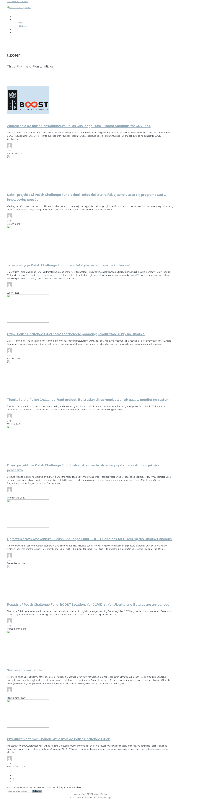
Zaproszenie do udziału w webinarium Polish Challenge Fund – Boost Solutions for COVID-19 (79, 126)
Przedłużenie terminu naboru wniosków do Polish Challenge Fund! (58, 739)
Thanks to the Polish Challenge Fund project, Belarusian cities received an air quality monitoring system (88, 400)
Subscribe (37, 791)
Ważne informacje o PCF (26, 670)
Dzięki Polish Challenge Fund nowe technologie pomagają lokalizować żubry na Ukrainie (76, 334)
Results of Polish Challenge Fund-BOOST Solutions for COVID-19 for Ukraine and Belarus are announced (88, 605)
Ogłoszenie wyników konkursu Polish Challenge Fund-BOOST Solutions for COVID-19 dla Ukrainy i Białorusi (89, 539)
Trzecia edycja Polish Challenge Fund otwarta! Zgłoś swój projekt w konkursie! (68, 265)
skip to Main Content (17, 1)
